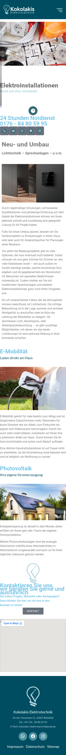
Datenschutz (35, 746)
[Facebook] (33, 736)
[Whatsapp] (23, 736)
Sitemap (53, 746)
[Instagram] (43, 736)
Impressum (15, 746)
